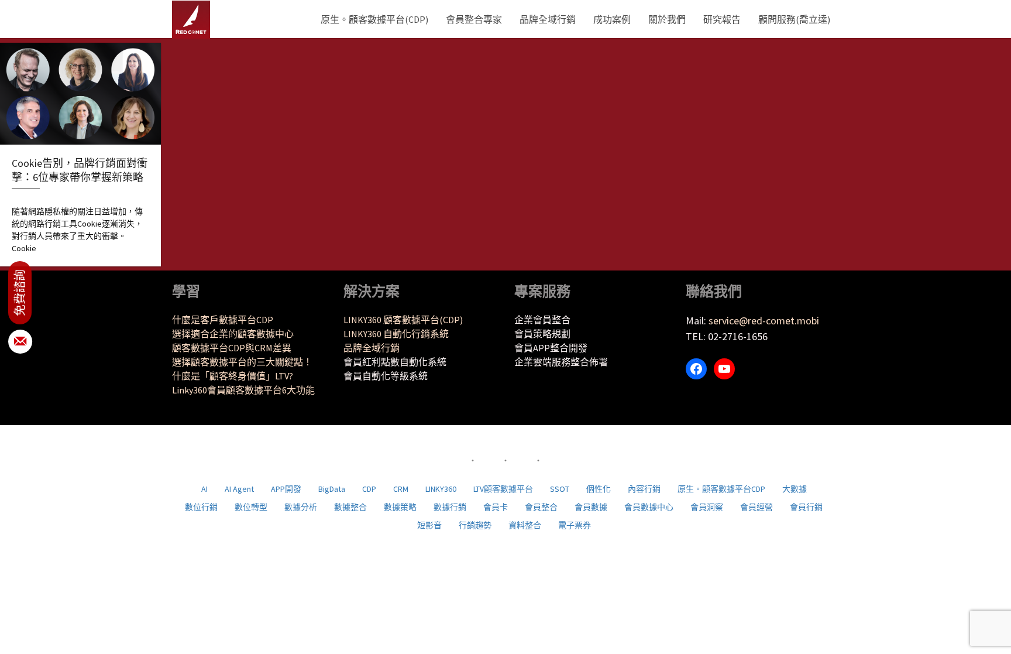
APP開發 (286, 489)
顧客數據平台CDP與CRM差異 (231, 348)
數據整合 (350, 507)
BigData (331, 489)
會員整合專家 (474, 19)
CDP (369, 489)
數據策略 (400, 507)
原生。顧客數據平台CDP (721, 489)
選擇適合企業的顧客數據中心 (233, 334)
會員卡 (495, 507)
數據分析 (300, 507)
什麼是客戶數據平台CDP (222, 320)
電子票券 (574, 525)
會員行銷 (806, 507)
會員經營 (756, 507)
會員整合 (541, 507)
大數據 (794, 489)
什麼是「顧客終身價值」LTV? (232, 376)
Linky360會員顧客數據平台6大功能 (243, 390)
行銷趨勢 (475, 525)
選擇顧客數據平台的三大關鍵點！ (242, 362)
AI (204, 489)
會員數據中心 (648, 507)
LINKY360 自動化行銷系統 (396, 334)
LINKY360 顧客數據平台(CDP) (403, 320)
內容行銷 (644, 489)
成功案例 (612, 19)
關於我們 (667, 19)
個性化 (598, 489)
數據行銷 (450, 507)
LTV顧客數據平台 (503, 489)
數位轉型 (251, 507)
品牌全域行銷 (548, 19)
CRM (400, 489)
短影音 (429, 525)
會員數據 (591, 507)
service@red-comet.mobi (764, 320)
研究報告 (722, 19)
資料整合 (524, 525)
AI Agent (239, 489)
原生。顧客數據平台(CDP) (374, 19)
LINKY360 (440, 489)
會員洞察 (706, 507)
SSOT (559, 489)
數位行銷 (201, 507)
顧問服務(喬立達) (794, 19)
